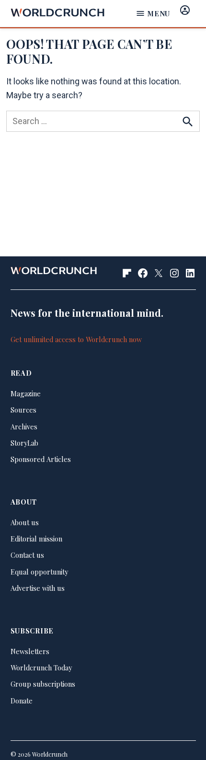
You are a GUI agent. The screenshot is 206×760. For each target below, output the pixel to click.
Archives (24, 426)
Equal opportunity (39, 571)
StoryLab (24, 443)
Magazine (26, 393)
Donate (22, 700)
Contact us (27, 555)
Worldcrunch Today (41, 667)
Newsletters (30, 651)
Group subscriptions (43, 684)
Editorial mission (36, 538)
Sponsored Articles (41, 459)
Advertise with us (38, 588)
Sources (23, 410)
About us (25, 522)
